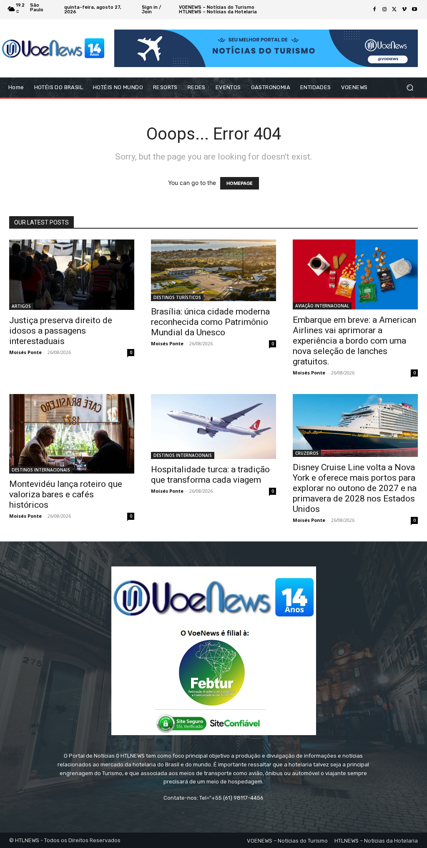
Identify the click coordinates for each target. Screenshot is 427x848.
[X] (394, 10)
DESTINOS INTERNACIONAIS (41, 470)
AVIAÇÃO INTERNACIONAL (322, 306)
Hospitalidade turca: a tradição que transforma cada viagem (210, 474)
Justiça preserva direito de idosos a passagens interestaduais (60, 330)
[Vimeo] (404, 10)
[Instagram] (384, 10)
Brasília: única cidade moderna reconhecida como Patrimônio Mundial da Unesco (210, 322)
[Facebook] (374, 10)
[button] (409, 87)
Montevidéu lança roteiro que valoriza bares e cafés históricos (65, 494)
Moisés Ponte (25, 352)
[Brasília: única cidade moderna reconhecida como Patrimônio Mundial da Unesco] (213, 270)
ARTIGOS (21, 306)
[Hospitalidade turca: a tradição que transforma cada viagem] (213, 426)
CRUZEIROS (307, 453)
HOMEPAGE (239, 183)
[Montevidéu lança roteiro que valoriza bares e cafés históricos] (71, 434)
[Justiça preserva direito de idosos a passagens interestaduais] (71, 274)
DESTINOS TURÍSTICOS (177, 297)
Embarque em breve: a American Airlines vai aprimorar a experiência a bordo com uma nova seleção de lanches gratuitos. (354, 341)
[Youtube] (414, 10)
